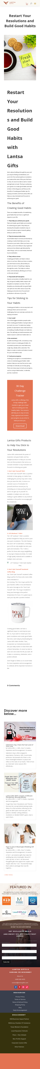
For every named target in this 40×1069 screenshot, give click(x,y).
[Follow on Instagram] (23, 987)
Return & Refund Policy (20, 1002)
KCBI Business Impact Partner (19, 1019)
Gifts (18, 748)
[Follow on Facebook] (15, 987)
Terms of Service (20, 999)
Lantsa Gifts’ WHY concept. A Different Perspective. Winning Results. (19, 796)
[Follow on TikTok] (26, 987)
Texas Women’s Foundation (19, 1027)
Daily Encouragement (20, 1010)
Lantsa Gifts (11, 748)
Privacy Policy (20, 997)
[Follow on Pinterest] (19, 987)
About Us (20, 976)
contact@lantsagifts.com (20, 982)
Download (20, 426)
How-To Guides (25, 748)
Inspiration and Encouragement (15, 750)
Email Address (6, 942)
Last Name (5, 955)
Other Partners (19, 1047)
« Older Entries (8, 875)
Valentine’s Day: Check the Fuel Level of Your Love (19, 745)
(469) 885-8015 (20, 979)
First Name (5, 949)
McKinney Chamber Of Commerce (19, 1023)
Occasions (28, 750)
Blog (20, 1007)
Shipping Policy (20, 1005)
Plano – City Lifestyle (19, 1035)
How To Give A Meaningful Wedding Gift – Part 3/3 (20, 847)
